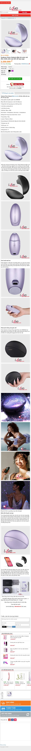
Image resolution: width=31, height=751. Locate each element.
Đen (9, 71)
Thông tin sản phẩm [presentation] (8, 93)
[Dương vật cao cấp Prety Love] (5, 643)
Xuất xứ (3, 72)
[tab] (8, 93)
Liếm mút (11, 68)
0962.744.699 (15, 15)
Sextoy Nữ (3, 68)
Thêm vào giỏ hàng (15, 78)
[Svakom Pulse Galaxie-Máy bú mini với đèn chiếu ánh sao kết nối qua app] (15, 33)
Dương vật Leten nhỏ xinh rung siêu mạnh (20, 655)
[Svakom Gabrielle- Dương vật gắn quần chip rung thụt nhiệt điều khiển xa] (20, 676)
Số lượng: (3, 74)
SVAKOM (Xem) (25, 63)
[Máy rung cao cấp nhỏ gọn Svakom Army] (9, 676)
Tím (12, 71)
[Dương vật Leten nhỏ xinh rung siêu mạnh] (5, 656)
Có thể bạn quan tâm (7, 669)
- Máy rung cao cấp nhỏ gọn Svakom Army (8, 683)
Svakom (10, 66)
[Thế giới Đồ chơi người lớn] (15, 6)
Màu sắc (3, 70)
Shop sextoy (3, 744)
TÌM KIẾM (24, 12)
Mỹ (9, 72)
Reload (10, 626)
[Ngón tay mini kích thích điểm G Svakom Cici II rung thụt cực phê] (5, 637)
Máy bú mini (15, 96)
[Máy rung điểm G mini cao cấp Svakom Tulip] (5, 650)
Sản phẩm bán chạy (7, 633)
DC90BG (6, 55)
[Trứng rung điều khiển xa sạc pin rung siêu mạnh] (5, 662)
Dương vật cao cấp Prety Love (17, 642)
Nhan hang (4, 66)
